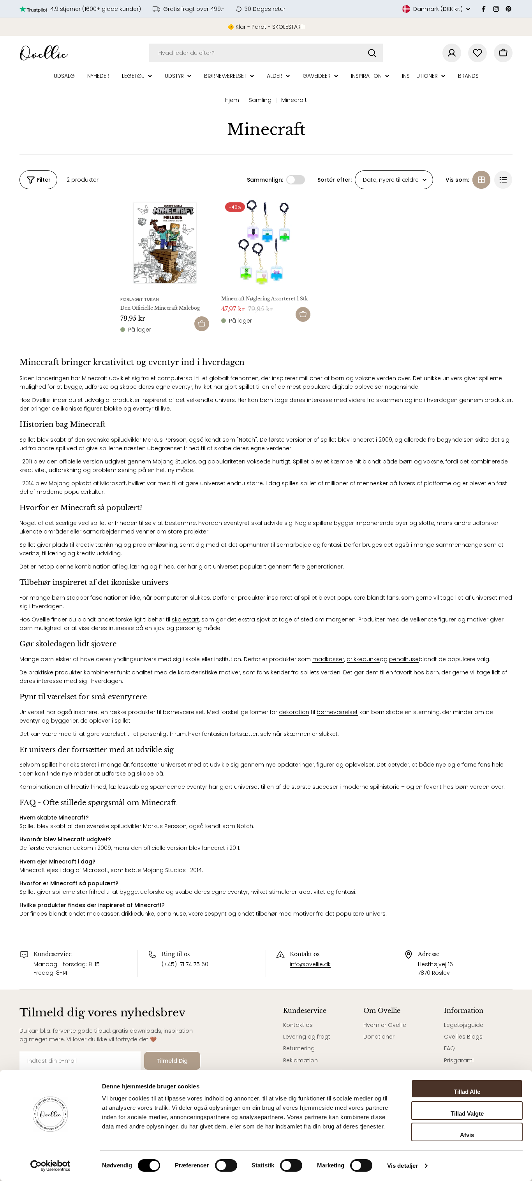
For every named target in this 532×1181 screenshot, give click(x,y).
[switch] (226, 1165)
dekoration (294, 712)
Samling (260, 100)
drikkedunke (363, 659)
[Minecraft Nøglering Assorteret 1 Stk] (265, 243)
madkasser (328, 659)
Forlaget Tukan (139, 299)
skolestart (185, 619)
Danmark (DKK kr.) (438, 9)
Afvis (467, 1135)
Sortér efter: (334, 180)
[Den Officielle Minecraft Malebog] (165, 243)
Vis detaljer (402, 1165)
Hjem (232, 100)
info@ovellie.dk (310, 964)
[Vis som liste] (503, 179)
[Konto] (451, 53)
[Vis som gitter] (481, 179)
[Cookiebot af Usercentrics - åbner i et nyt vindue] (50, 1166)
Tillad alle (467, 1091)
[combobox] (266, 53)
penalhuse (404, 659)
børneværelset (337, 712)
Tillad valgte (467, 1113)
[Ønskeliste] (477, 53)
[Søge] (372, 53)
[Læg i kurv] (202, 324)
